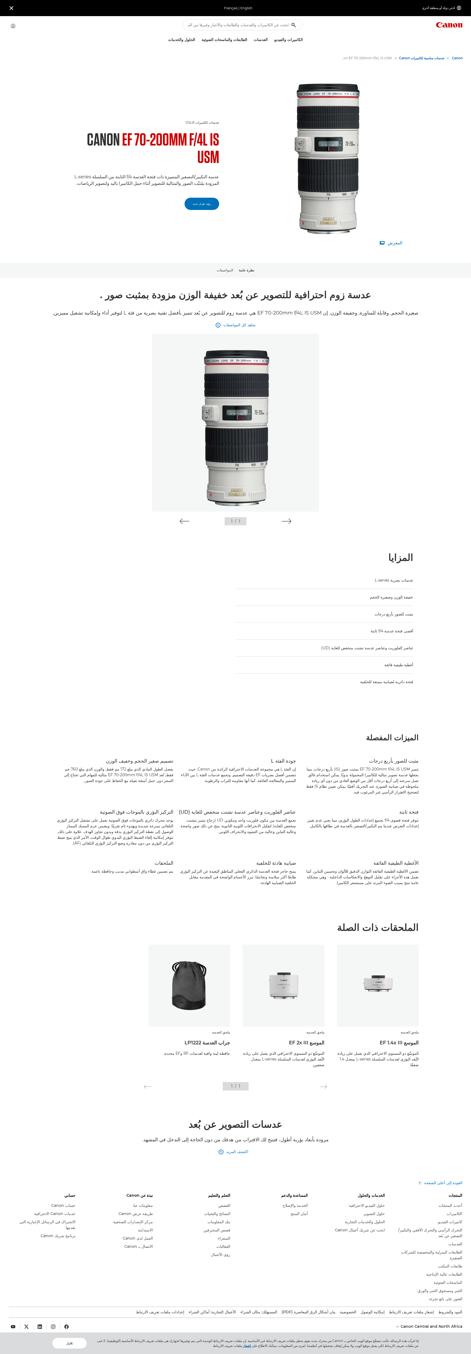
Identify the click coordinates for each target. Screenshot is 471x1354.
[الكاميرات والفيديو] (272, 40)
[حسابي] (13, 26)
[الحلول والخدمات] (166, 40)
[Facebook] (66, 1327)
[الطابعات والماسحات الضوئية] (199, 40)
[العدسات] (251, 40)
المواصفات (225, 270)
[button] (286, 521)
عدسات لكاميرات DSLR (202, 122)
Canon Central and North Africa (431, 1326)
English (246, 8)
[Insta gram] (53, 1327)
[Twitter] (26, 1327)
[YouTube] (13, 1327)
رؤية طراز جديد (202, 204)
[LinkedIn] (40, 1327)
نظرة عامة (247, 270)
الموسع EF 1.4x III (399, 1043)
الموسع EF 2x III (306, 1043)
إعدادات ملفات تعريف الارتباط (160, 1311)
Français (231, 8)
